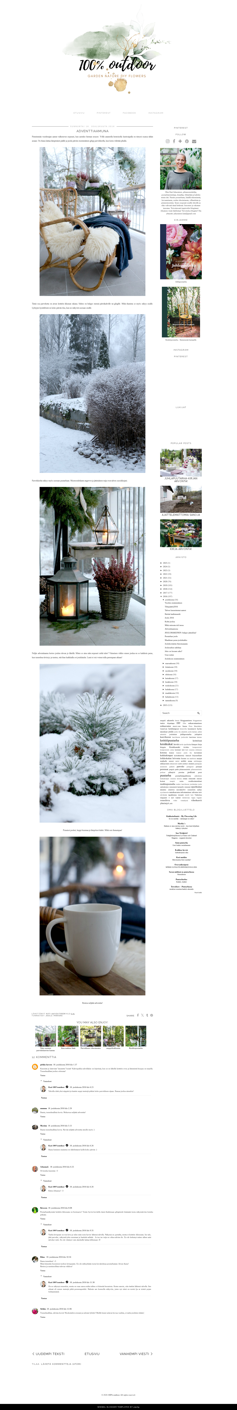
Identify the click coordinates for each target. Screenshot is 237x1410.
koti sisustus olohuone (193, 750)
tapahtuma (172, 795)
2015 (165, 705)
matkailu (163, 761)
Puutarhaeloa (181, 879)
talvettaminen (186, 792)
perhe (177, 769)
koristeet (178, 750)
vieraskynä (184, 800)
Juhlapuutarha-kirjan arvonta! (180, 480)
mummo (43, 1108)
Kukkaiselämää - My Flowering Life (181, 816)
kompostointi (197, 747)
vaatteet (178, 798)
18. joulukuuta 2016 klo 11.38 (82, 1282)
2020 (165, 581)
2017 (165, 593)
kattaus (199, 737)
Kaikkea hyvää (181, 850)
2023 (165, 570)
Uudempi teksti (50, 1354)
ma (188, 758)
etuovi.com (177, 726)
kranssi (171, 753)
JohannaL (44, 1167)
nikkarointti (174, 764)
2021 (165, 578)
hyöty (199, 729)
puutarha (165, 775)
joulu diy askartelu (180, 732)
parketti (172, 767)
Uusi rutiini (169, 655)
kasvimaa (192, 737)
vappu (193, 798)
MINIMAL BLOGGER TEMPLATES (113, 1407)
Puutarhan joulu (171, 636)
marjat (199, 758)
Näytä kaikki (198, 892)
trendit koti (189, 795)
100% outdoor (114, 1395)
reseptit (172, 781)
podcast (191, 772)
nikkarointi (164, 764)
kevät (176, 744)
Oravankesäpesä (181, 865)
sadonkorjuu (164, 787)
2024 (165, 567)
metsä (177, 761)
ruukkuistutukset (195, 781)
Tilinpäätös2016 (171, 607)
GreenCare (163, 729)
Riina (42, 1257)
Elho (184, 723)
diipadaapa (170, 723)
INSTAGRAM (155, 113)
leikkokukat (166, 758)
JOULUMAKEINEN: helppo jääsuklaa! (180, 633)
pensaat (199, 767)
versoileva (165, 800)
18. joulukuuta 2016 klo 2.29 (60, 1108)
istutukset (164, 732)
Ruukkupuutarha (136, 1048)
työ (172, 798)
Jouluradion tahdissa (173, 648)
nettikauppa (198, 761)
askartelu (170, 720)
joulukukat (173, 734)
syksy (199, 790)
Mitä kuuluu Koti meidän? (181, 860)
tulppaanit (163, 798)
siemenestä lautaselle (176, 787)
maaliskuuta (170, 693)
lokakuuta (169, 667)
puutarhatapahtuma (183, 776)
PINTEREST (104, 113)
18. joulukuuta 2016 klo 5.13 (60, 1126)
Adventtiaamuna (171, 629)
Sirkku (43, 1309)
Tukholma (198, 795)
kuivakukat (198, 753)
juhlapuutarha (185, 734)
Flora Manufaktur (195, 726)
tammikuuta (170, 700)
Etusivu (79, 113)
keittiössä (197, 740)
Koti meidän (181, 857)
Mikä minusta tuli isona (174, 625)
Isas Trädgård (181, 833)
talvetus (195, 792)
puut (200, 772)
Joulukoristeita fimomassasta (176, 644)
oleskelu (191, 764)
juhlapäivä (198, 734)
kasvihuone (165, 737)
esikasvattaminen (195, 723)
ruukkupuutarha (167, 784)
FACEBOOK (129, 113)
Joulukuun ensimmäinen (174, 659)
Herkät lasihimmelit (172, 614)
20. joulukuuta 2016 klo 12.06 (59, 1309)
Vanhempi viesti (134, 1354)
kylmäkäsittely (179, 756)
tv (169, 798)
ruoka (181, 781)
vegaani (199, 798)
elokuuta (168, 674)
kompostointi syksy (167, 750)
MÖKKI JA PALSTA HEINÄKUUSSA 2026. (181, 867)
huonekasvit (192, 729)
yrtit (171, 803)
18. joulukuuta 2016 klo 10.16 (58, 1257)
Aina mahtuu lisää (68, 1048)
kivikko (186, 747)
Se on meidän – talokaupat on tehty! (181, 819)
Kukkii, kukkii (181, 882)
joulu (49, 1016)
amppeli (163, 720)
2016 (165, 596)
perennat (164, 769)
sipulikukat (196, 786)
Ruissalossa (181, 874)
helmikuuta (169, 697)
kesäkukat (166, 744)
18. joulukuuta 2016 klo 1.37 (65, 1065)
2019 (165, 585)
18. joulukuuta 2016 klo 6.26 (82, 1146)
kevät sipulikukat (185, 744)
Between (43, 1208)
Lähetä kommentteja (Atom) (61, 1364)
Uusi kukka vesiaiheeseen (181, 845)
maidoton (193, 758)
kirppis (163, 747)
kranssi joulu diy (184, 753)
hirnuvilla (183, 729)
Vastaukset (47, 1081)
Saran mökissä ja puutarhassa (181, 872)
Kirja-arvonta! (181, 549)
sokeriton (171, 790)
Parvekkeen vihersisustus (91, 1048)
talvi (200, 792)
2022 (165, 574)
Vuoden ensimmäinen (173, 603)
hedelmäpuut (173, 729)
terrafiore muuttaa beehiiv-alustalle (181, 889)
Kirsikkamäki (174, 747)
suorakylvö (180, 790)
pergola (171, 769)
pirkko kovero (46, 1065)
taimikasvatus (174, 792)
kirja (200, 744)
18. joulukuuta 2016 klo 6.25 (62, 1167)
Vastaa (42, 1075)
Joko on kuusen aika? (173, 651)
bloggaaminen (186, 720)
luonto (183, 758)
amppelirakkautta (113, 1048)
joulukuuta (169, 600)
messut (171, 761)
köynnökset (197, 755)
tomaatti (181, 795)
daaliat (162, 723)
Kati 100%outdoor (56, 1087)
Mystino (43, 1126)
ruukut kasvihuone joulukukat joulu (189, 784)
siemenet (187, 787)
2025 (165, 563)
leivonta (176, 758)
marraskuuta (170, 663)
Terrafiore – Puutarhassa (181, 887)
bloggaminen (197, 720)
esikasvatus (165, 726)
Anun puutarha (181, 843)
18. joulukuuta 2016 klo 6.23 (82, 1087)
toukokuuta (170, 686)
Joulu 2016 (169, 618)
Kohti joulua (170, 622)
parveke (58, 1016)
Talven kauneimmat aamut (175, 610)
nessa (190, 761)
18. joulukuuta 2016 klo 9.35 (82, 1230)
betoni (177, 720)
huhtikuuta (169, 689)
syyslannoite (164, 792)
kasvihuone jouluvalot (180, 737)
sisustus (163, 790)
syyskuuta (169, 671)
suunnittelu (191, 790)
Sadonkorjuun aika (181, 852)
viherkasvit (196, 800)
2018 (165, 589)
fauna (185, 726)
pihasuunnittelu (184, 769)
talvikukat (163, 795)
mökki (183, 761)
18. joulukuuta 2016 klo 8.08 (60, 1208)
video (175, 800)
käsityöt (188, 756)
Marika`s (181, 823)
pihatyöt (171, 772)
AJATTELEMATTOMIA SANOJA (181, 514)
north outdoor (183, 764)
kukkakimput (166, 755)
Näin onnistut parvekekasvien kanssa (45, 1049)
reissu (185, 779)
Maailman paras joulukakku (176, 640)
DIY (178, 723)
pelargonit (190, 767)
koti (183, 750)
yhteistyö (164, 803)
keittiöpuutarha (169, 740)
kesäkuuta (169, 682)
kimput (194, 744)
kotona (163, 752)
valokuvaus (186, 798)
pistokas (181, 772)
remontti (192, 779)
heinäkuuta (169, 678)
